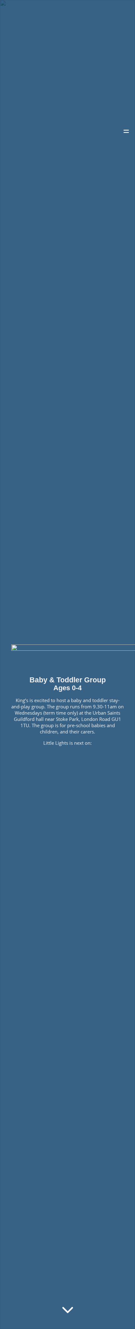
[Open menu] (126, 133)
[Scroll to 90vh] (68, 1310)
